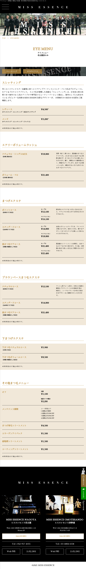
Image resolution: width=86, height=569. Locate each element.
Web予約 (11, 551)
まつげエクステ (32, 71)
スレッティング (11, 71)
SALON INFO (21, 536)
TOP (4, 38)
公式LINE (31, 551)
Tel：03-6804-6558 (65, 544)
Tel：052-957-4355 (21, 544)
